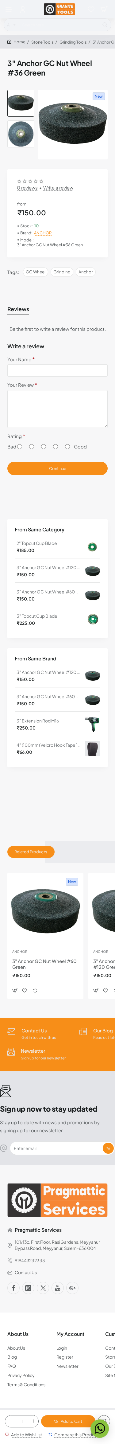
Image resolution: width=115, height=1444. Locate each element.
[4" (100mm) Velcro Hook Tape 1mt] (92, 748)
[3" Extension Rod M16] (92, 724)
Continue (57, 468)
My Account (70, 1334)
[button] (21, 92)
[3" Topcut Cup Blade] (92, 619)
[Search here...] (105, 25)
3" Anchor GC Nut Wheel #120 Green (49, 567)
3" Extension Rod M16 (38, 720)
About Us (18, 1334)
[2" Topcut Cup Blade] (92, 546)
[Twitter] (43, 1288)
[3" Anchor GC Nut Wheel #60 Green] (92, 595)
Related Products (30, 851)
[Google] (72, 1288)
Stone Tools (42, 42)
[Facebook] (13, 1288)
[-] (10, 1421)
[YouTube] (58, 1288)
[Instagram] (28, 1288)
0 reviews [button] (27, 187)
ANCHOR (43, 232)
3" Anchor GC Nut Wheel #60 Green (49, 591)
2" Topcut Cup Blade (37, 543)
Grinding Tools (73, 42)
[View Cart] (104, 9)
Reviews (18, 308)
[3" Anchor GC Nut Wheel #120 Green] (92, 571)
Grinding (62, 271)
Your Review (20, 385)
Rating (14, 436)
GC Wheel (35, 271)
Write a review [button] (58, 187)
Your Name (19, 359)
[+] (33, 1421)
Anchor (86, 271)
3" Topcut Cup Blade (37, 616)
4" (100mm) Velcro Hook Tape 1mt (49, 745)
